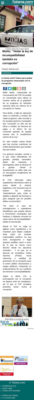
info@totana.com (9, 386)
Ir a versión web (8, 398)
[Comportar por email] (19, 89)
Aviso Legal (7, 388)
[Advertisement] (14, 341)
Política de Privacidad (11, 391)
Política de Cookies (10, 395)
